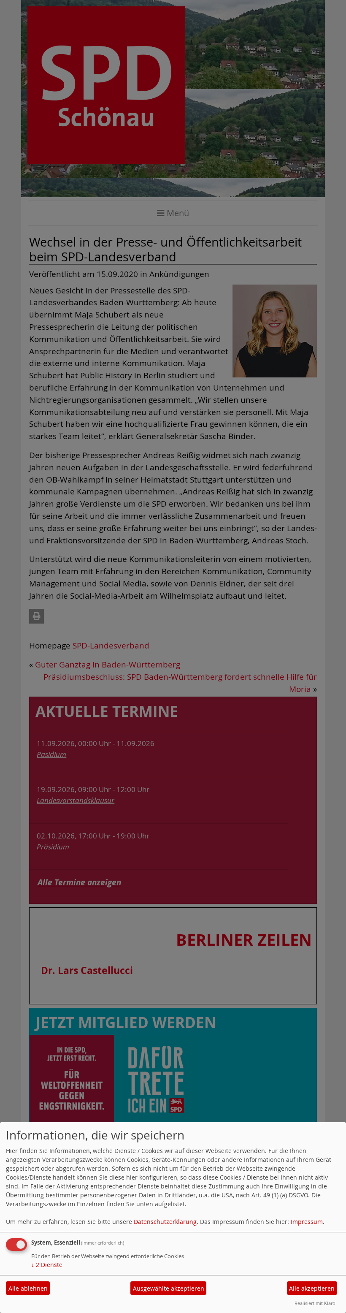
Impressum (307, 1222)
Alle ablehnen (28, 1288)
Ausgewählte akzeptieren (168, 1288)
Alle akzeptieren (312, 1288)
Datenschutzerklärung (165, 1222)
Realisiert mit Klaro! (316, 1303)
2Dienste (46, 1265)
